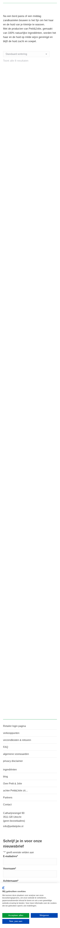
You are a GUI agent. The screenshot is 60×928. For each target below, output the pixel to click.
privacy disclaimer (13, 761)
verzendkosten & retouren (17, 740)
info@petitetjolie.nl (13, 826)
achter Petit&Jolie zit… (15, 790)
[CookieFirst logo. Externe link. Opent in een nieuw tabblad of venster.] (3, 888)
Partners (7, 797)
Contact (7, 804)
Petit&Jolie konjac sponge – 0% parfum (30, 381)
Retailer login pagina (14, 726)
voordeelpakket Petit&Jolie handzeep (30, 621)
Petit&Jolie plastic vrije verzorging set (30, 461)
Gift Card (30, 701)
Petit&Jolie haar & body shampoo (30, 133)
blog (5, 776)
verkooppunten (11, 733)
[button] (52, 125)
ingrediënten (10, 769)
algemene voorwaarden (16, 754)
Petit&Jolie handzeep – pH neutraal (30, 541)
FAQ (5, 747)
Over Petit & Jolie (12, 783)
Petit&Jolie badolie (30, 217)
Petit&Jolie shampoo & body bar (30, 301)
